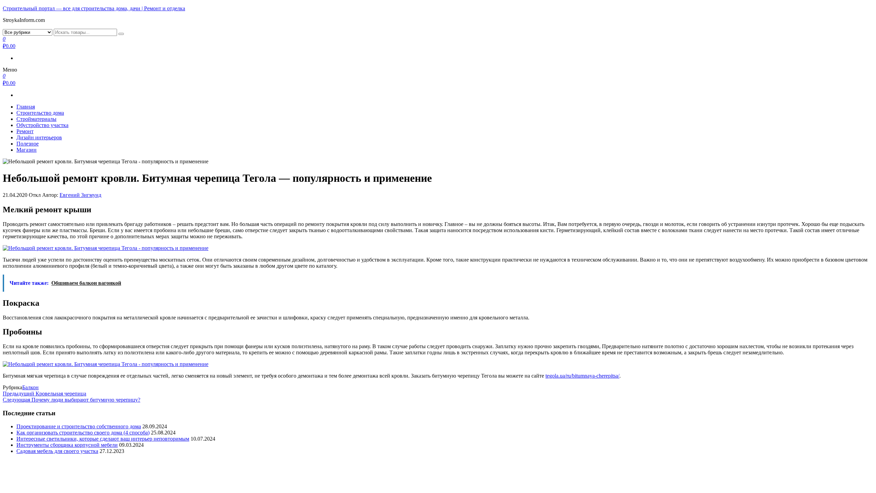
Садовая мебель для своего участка (57, 451)
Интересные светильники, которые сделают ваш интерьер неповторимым (102, 439)
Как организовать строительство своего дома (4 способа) (83, 432)
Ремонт (25, 131)
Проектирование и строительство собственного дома (78, 426)
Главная (25, 107)
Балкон (30, 387)
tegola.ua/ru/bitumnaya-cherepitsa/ (582, 376)
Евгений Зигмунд (80, 195)
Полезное (27, 144)
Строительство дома (40, 113)
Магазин (26, 150)
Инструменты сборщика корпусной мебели (67, 445)
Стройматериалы (36, 119)
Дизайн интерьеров (39, 137)
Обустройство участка (42, 125)
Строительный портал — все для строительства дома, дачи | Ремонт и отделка (94, 8)
